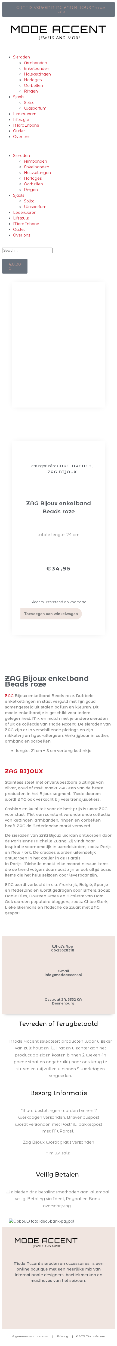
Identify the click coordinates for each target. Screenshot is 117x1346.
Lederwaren (24, 113)
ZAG (9, 695)
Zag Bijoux (62, 471)
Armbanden (35, 62)
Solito (29, 102)
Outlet (19, 131)
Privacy (62, 1336)
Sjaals (18, 96)
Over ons (21, 136)
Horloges (33, 79)
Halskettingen (37, 74)
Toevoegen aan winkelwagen (51, 614)
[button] (58, 146)
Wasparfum (35, 108)
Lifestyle (21, 119)
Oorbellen (33, 85)
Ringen (31, 91)
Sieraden (21, 57)
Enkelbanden (36, 68)
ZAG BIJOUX (24, 771)
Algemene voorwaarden (30, 1336)
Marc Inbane (26, 125)
